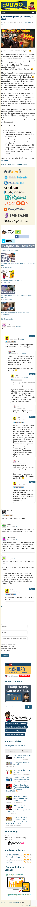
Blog (2, 24)
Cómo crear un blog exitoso (15, 731)
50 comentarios (6, 314)
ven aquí (4, 160)
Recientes (25, 751)
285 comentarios (6, 282)
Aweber (9, 862)
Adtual (8, 860)
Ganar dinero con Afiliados (15, 734)
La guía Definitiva (13, 857)
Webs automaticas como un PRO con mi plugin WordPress (21, 798)
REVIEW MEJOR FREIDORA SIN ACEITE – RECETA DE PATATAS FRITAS (17, 820)
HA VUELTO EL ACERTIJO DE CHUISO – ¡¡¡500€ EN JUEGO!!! (18, 809)
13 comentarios (27, 22)
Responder (18, 326)
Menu (3, 12)
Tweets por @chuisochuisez (15, 746)
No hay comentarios (7, 267)
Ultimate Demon (12, 854)
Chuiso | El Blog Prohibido (10, 903)
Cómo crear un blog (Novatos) (16, 723)
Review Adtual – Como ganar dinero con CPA (21, 779)
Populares (12, 751)
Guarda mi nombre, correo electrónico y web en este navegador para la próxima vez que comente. (8, 647)
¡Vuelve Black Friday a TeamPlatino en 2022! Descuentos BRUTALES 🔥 (18, 788)
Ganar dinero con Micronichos (16, 727)
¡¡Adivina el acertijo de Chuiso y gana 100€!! (22, 756)
